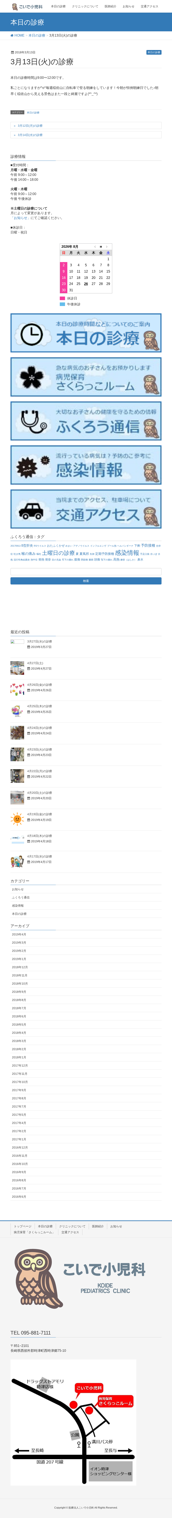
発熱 (41, 559)
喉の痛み (28, 554)
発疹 (48, 559)
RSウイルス (40, 546)
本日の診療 (154, 52)
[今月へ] (101, 246)
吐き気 (17, 554)
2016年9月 (19, 1172)
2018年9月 (19, 991)
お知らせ (18, 889)
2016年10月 (20, 1164)
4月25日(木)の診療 (39, 706)
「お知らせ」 (20, 218)
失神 (92, 554)
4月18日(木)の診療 (39, 835)
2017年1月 (19, 1139)
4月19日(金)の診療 (39, 814)
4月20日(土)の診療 (39, 792)
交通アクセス (70, 1232)
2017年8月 (19, 1098)
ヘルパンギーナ (125, 546)
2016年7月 (19, 1188)
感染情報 (127, 552)
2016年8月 (19, 1180)
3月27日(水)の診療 (39, 641)
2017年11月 (19, 1073)
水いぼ (153, 554)
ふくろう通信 (21, 897)
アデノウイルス (81, 546)
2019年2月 (19, 950)
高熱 (116, 559)
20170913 (15, 546)
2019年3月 (19, 942)
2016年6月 (19, 1196)
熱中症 (34, 559)
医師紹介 (98, 1226)
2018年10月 (20, 983)
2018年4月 (19, 1032)
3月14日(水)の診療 (30, 135)
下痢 (137, 545)
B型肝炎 (27, 545)
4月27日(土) (35, 663)
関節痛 (84, 559)
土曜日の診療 (58, 553)
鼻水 (140, 559)
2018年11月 (19, 975)
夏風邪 (84, 553)
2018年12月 (20, 967)
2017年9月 (19, 1090)
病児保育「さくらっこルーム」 (34, 1232)
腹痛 (77, 559)
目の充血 (56, 559)
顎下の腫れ (106, 559)
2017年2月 (19, 1131)
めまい (68, 546)
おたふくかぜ (56, 545)
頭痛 (97, 559)
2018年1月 (19, 1057)
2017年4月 (19, 1123)
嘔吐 (38, 554)
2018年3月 (19, 1041)
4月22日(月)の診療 (39, 771)
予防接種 (148, 545)
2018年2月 (19, 1049)
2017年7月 (19, 1106)
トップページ (22, 1226)
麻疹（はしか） (128, 559)
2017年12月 (20, 1065)
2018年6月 (19, 1016)
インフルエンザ (98, 546)
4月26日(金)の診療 (39, 684)
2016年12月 (20, 1147)
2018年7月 (19, 1008)
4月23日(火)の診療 (39, 749)
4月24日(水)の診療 (39, 727)
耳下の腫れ (67, 559)
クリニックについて (72, 1226)
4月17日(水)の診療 (39, 856)
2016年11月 (19, 1155)
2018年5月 (19, 1024)
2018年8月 (19, 1000)
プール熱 (111, 546)
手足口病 (144, 554)
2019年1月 (19, 959)
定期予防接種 (104, 553)
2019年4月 (19, 934)
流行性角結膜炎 (22, 559)
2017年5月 (19, 1114)
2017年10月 (20, 1082)
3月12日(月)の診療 (30, 125)
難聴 (91, 559)
